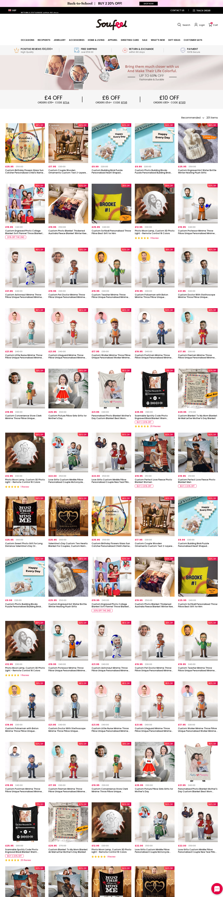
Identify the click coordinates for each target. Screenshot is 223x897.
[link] (27, 40)
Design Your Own (25, 178)
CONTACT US (177, 10)
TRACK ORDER (203, 10)
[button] (183, 24)
